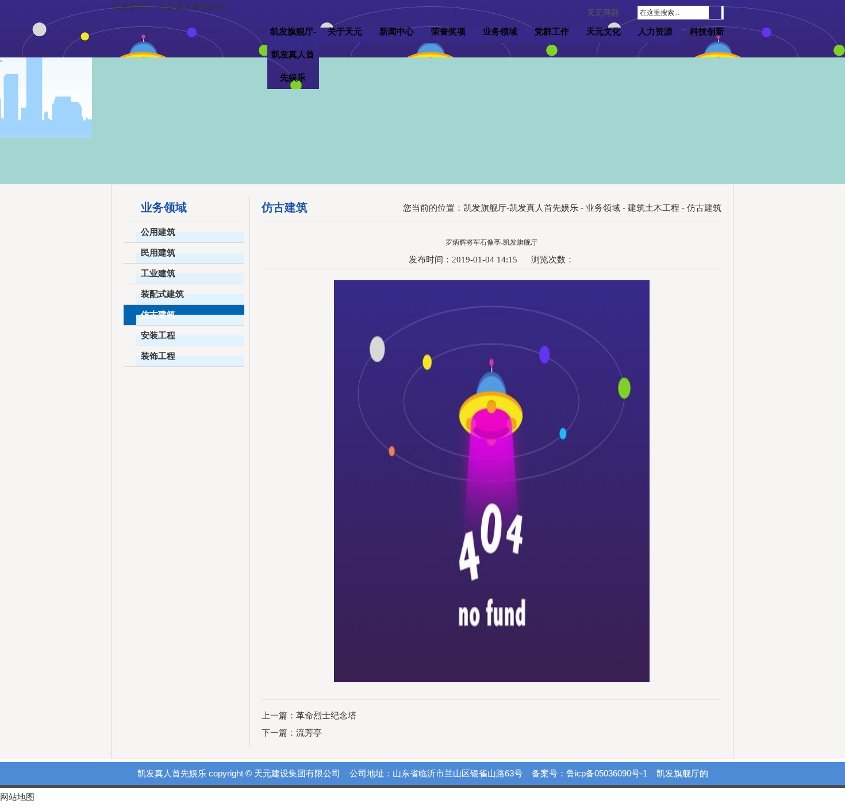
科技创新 (707, 31)
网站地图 (17, 797)
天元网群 (603, 13)
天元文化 (603, 31)
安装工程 (158, 335)
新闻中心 (396, 31)
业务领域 (500, 31)
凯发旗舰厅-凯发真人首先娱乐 (169, 6)
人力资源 (655, 31)
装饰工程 (158, 356)
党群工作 (552, 31)
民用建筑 (158, 252)
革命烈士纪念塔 (326, 715)
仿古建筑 (158, 314)
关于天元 (345, 31)
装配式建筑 (162, 294)
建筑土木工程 (653, 207)
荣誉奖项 (448, 31)
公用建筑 (158, 232)
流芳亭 (309, 732)
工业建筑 (158, 273)
